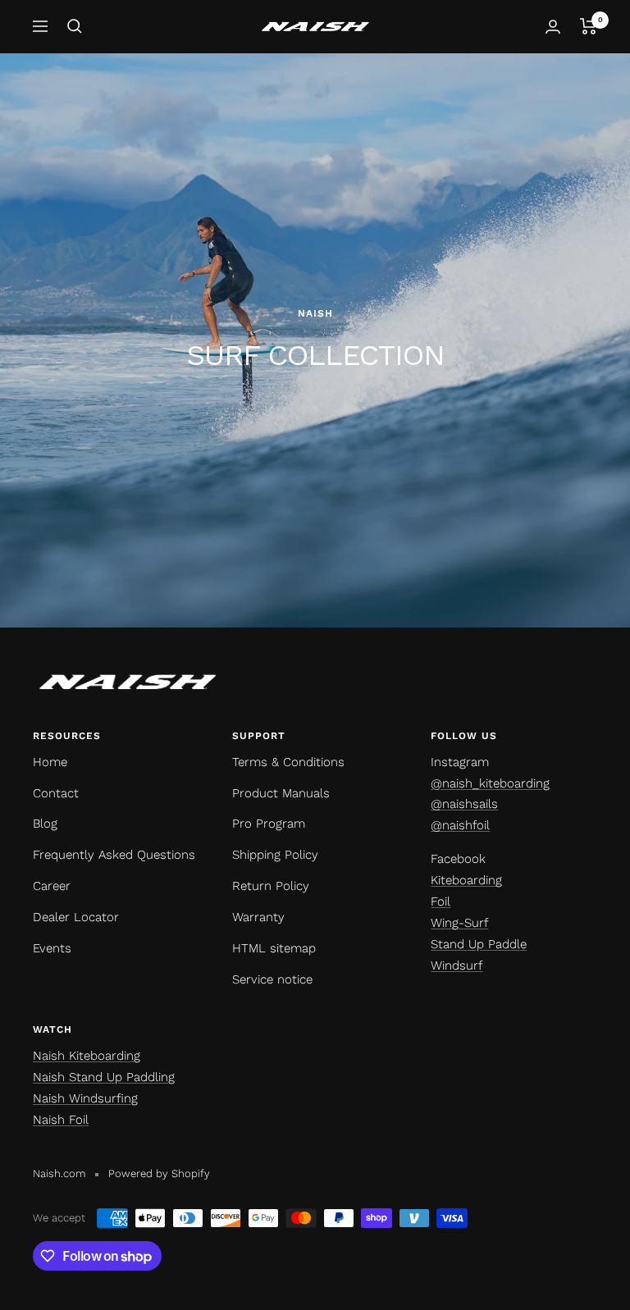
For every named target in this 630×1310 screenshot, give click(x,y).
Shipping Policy (275, 854)
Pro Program (268, 823)
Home (50, 762)
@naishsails (464, 803)
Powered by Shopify (159, 1173)
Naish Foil (61, 1119)
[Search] (74, 26)
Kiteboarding (466, 880)
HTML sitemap (274, 948)
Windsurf (456, 965)
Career (52, 886)
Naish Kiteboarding (86, 1055)
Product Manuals (281, 793)
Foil (440, 901)
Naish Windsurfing (85, 1098)
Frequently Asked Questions (114, 854)
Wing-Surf (459, 922)
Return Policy (270, 886)
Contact (56, 793)
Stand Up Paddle (479, 944)
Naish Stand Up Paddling (104, 1077)
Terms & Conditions (288, 762)
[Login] (553, 27)
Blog (45, 823)
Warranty (258, 917)
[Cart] (588, 26)
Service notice (272, 979)
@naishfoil (460, 825)
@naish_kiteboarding (490, 783)
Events (52, 948)
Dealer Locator (76, 917)
